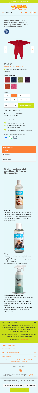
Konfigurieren (30, 385)
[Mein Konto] (30, 12)
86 (27, 96)
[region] (19, 49)
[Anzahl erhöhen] (16, 105)
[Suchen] (21, 12)
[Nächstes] (32, 49)
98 (14, 99)
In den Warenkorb (26, 105)
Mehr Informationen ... (23, 381)
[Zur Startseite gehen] (19, 7)
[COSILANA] (19, 31)
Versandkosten (30, 374)
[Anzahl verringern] (6, 105)
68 (7, 96)
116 (27, 99)
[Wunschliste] (26, 12)
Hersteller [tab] (6, 155)
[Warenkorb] (35, 12)
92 (7, 99)
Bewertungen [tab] (7, 159)
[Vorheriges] (5, 49)
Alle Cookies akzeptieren (20, 390)
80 (20, 96)
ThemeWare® (32, 375)
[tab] (19, 149)
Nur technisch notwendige (13, 385)
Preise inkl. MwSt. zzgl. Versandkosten (13, 66)
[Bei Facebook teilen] (6, 137)
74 (14, 96)
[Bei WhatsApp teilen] (10, 137)
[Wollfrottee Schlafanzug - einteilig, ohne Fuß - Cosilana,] (19, 49)
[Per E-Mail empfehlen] (15, 137)
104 (21, 99)
